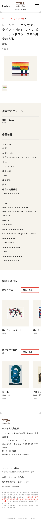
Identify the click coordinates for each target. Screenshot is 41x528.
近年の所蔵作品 (9, 481)
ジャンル (12, 477)
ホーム (4, 19)
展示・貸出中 (23, 481)
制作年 (21, 477)
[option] (20, 69)
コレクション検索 (17, 19)
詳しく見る (28, 290)
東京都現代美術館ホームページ (15, 454)
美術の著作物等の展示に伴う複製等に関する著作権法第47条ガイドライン (20, 499)
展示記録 (6, 486)
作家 (4, 477)
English (6, 6)
